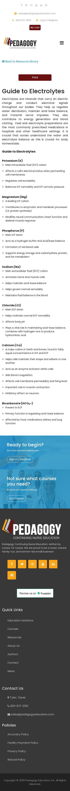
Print (35, 77)
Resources (14, 637)
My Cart (35, 27)
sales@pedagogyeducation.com (37, 13)
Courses (12, 629)
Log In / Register (48, 20)
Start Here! (16, 498)
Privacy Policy (16, 751)
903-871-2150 (23, 20)
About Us (13, 646)
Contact (13, 663)
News (11, 671)
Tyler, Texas (17, 697)
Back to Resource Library (21, 61)
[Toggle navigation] (62, 42)
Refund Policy (16, 760)
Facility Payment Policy (22, 743)
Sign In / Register (20, 459)
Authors (12, 654)
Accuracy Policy (18, 734)
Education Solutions (20, 620)
